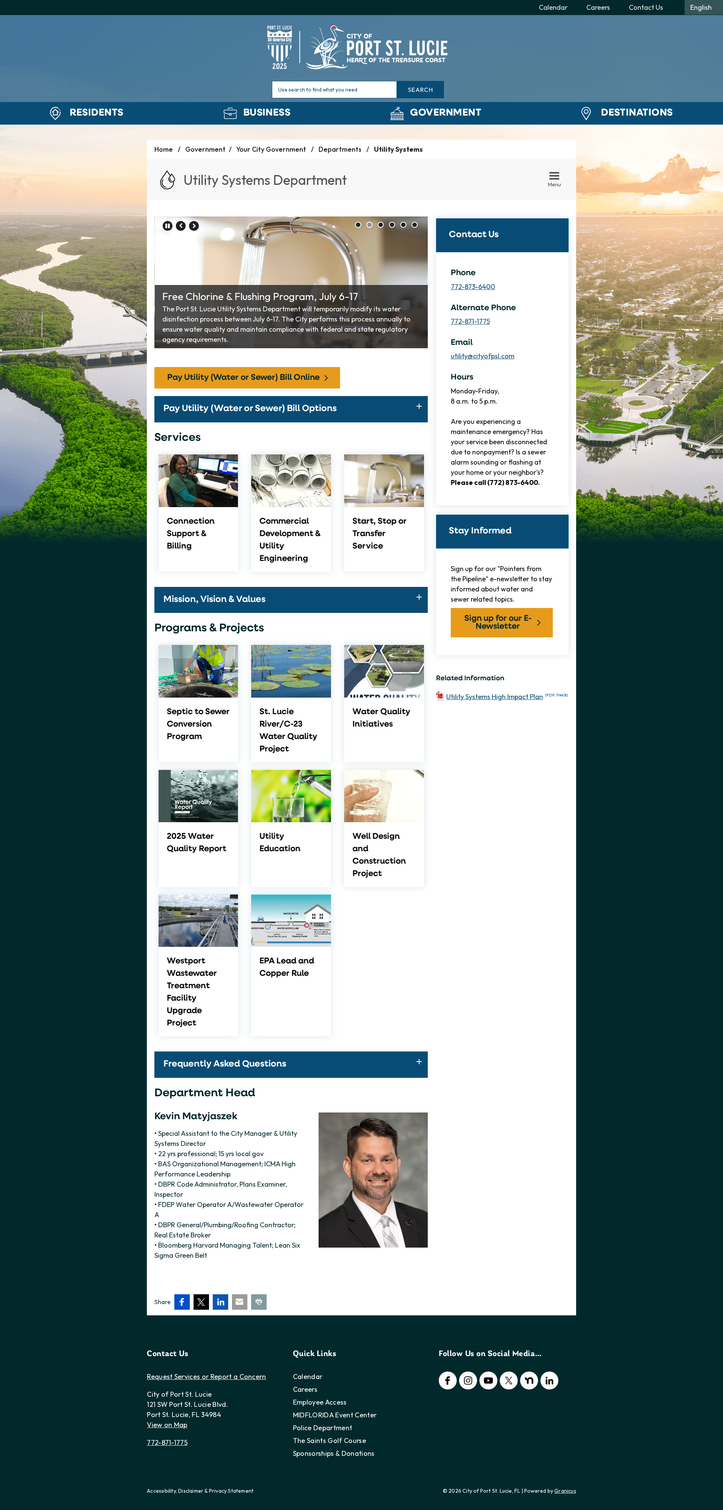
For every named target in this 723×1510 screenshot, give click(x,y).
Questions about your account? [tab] (358, 225)
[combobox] (704, 7)
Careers (305, 1389)
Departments (341, 149)
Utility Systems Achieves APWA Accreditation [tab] (414, 225)
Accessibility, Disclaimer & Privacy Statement (200, 1490)
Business (267, 113)
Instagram (468, 1380)
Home (163, 149)
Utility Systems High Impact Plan (507, 696)
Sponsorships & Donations (334, 1453)
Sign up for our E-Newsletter (498, 623)
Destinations (637, 113)
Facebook (448, 1380)
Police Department (322, 1427)
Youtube (488, 1380)
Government (445, 113)
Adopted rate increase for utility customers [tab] (403, 225)
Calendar (308, 1376)
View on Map (167, 1424)
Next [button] (194, 226)
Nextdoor (529, 1380)
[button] (290, 409)
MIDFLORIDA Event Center (335, 1415)
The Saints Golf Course (329, 1440)
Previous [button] (180, 226)
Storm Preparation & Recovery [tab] (392, 225)
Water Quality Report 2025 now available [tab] (381, 225)
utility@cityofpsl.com (482, 356)
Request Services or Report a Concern (206, 1376)
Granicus (565, 1490)
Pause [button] (167, 226)
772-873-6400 (473, 286)
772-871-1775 (470, 321)
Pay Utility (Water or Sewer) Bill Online (243, 378)
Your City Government (272, 149)
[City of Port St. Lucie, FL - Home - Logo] (361, 47)
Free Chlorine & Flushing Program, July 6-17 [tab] (369, 225)
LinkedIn (549, 1380)
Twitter (509, 1380)
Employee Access (320, 1402)
